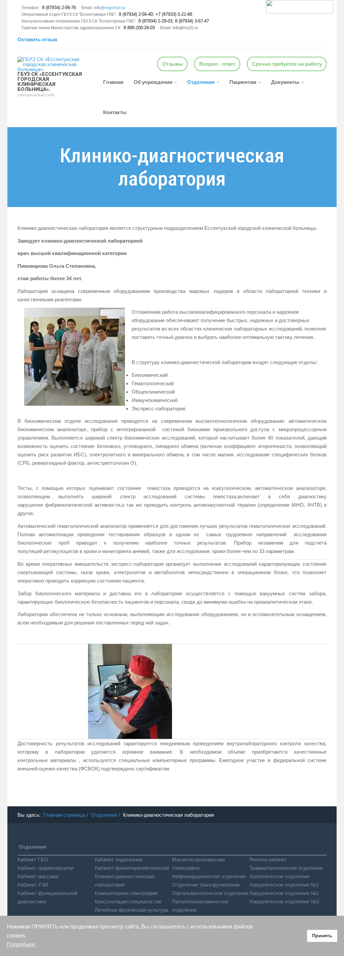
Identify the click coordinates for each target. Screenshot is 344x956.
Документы (286, 82)
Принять (322, 935)
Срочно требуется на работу (287, 64)
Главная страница (64, 815)
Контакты (115, 112)
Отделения (201, 82)
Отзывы (172, 64)
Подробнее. (21, 944)
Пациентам (243, 82)
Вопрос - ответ (217, 64)
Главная (113, 82)
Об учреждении (154, 82)
